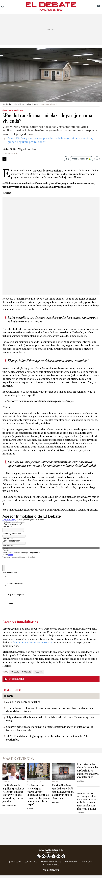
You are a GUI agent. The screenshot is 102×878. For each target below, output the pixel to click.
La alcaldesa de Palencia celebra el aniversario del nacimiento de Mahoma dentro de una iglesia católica (51, 710)
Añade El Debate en (80, 159)
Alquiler (39, 672)
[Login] (98, 6)
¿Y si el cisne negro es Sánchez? (23, 701)
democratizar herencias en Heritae (33, 642)
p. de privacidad (71, 862)
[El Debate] (51, 4)
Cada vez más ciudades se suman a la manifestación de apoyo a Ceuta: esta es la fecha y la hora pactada (49, 728)
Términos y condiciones (50, 862)
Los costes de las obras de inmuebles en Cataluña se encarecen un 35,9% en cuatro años (88, 770)
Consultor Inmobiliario (20, 672)
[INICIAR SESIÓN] (98, 6)
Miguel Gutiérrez (28, 149)
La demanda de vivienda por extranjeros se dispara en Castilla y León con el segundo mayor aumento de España (38, 795)
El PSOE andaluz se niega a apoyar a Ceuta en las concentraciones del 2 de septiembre (47, 738)
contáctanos (31, 862)
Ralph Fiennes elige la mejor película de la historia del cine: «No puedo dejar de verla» (50, 719)
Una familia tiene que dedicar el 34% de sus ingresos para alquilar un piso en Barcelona (63, 791)
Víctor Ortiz (9, 149)
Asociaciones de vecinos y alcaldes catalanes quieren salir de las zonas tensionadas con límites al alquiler (86, 801)
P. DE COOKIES (86, 862)
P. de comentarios (51, 865)
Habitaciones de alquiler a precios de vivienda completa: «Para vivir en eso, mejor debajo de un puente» (13, 793)
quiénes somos (15, 862)
